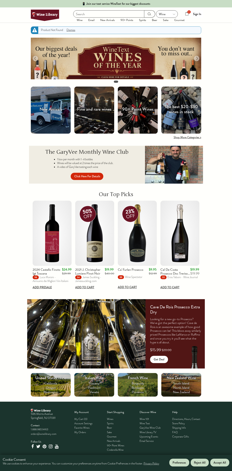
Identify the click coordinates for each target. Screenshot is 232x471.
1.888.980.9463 (39, 429)
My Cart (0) (80, 419)
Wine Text (145, 423)
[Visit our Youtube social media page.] (57, 446)
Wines (110, 419)
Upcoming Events (149, 436)
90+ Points (127, 20)
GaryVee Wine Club (150, 428)
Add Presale (42, 287)
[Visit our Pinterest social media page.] (45, 446)
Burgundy (138, 383)
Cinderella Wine (115, 450)
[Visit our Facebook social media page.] (33, 446)
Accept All (220, 462)
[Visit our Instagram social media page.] (51, 446)
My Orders (80, 432)
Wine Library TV (148, 432)
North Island (181, 387)
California (50, 383)
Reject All (200, 462)
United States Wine (50, 378)
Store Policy (178, 423)
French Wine (138, 378)
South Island (181, 383)
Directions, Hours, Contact (186, 419)
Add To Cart (84, 287)
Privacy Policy (151, 464)
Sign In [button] (197, 14)
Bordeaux (138, 387)
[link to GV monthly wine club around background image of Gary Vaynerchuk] (174, 165)
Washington (50, 392)
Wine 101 (144, 419)
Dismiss (71, 30)
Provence (138, 392)
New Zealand (181, 392)
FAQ (175, 432)
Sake (165, 20)
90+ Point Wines (115, 445)
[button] (35, 58)
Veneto (94, 392)
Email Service (147, 441)
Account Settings (83, 423)
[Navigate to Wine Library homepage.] (45, 15)
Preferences (179, 462)
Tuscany (94, 383)
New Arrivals (107, 20)
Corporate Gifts (180, 436)
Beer (154, 20)
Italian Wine (94, 378)
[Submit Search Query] (149, 14)
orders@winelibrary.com (43, 434)
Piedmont (94, 387)
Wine (79, 20)
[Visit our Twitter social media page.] (39, 446)
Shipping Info (179, 428)
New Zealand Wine (181, 378)
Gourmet (179, 20)
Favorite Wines (82, 428)
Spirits (142, 20)
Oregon (51, 387)
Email (91, 20)
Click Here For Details (87, 176)
